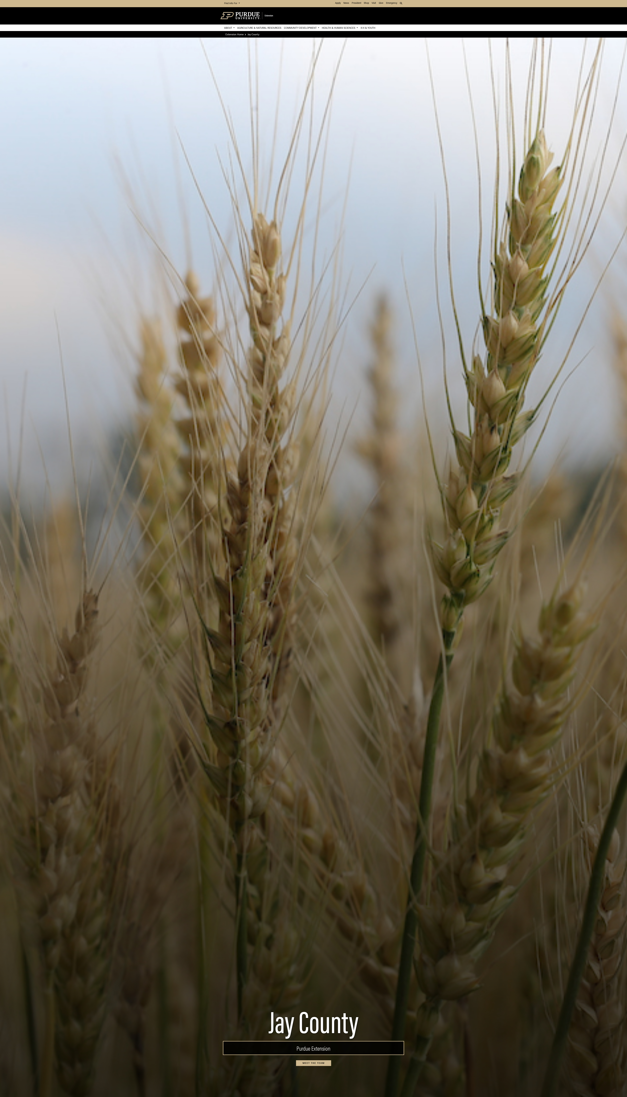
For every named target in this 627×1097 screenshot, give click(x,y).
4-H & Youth (368, 28)
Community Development (300, 28)
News (346, 3)
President (356, 3)
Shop (366, 3)
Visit (374, 3)
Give (381, 3)
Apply (338, 3)
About (228, 28)
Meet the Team (314, 1063)
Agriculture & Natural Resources (259, 28)
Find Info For (231, 3)
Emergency (391, 3)
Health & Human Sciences (339, 28)
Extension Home (234, 34)
